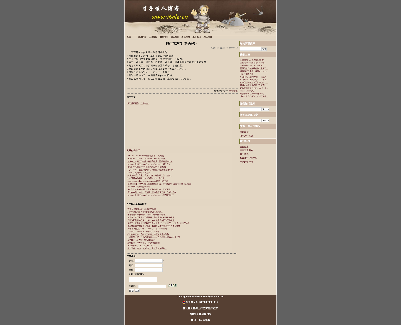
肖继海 (206, 320)
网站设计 (175, 37)
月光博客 (244, 154)
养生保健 (207, 37)
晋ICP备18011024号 (200, 314)
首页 (129, 37)
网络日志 (142, 37)
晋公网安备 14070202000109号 (202, 302)
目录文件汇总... (247, 135)
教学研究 (186, 37)
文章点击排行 (133, 150)
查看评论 (233, 91)
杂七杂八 (197, 37)
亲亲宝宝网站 (246, 150)
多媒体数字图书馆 (248, 158)
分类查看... (245, 132)
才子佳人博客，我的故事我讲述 (200, 308)
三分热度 (244, 147)
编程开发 (164, 37)
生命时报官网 (246, 162)
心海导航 (153, 37)
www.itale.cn (195, 296)
